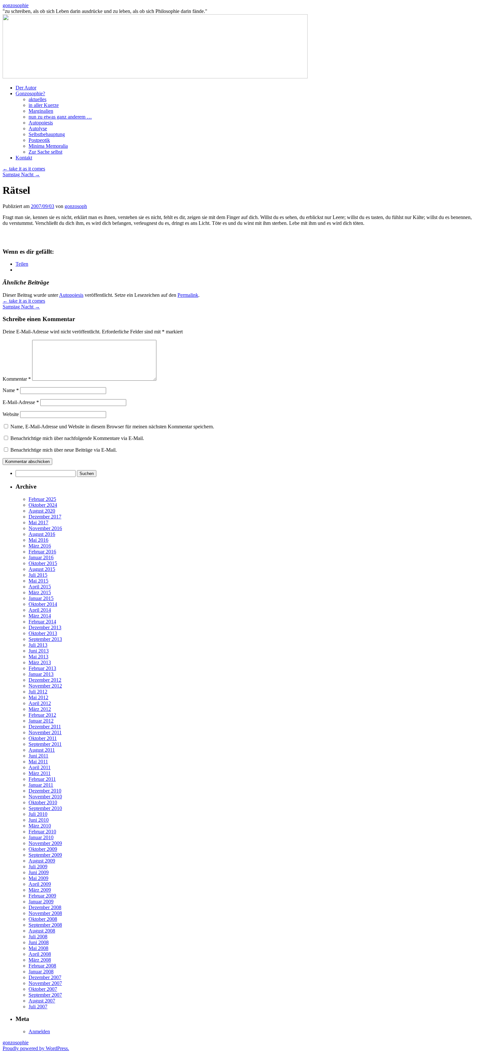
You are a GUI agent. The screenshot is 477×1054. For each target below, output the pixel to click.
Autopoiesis (41, 122)
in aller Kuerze (44, 105)
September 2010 (45, 808)
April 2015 (40, 586)
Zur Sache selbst (45, 152)
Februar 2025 (42, 499)
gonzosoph (76, 206)
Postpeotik (39, 140)
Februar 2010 (42, 831)
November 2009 (45, 843)
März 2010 (40, 825)
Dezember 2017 (45, 516)
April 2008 (40, 954)
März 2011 (40, 773)
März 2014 (40, 616)
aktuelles (37, 99)
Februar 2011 (42, 779)
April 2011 (40, 767)
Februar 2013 (42, 668)
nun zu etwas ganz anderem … (60, 117)
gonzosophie (16, 5)
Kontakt (24, 157)
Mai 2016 (38, 540)
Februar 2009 (42, 895)
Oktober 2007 (43, 989)
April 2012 (40, 703)
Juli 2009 (38, 866)
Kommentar (17, 379)
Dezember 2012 (45, 680)
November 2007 (45, 983)
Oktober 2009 (43, 849)
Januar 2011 (41, 785)
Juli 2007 (38, 1006)
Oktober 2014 (43, 604)
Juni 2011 (38, 756)
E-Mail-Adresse (21, 402)
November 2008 (45, 913)
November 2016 (45, 528)
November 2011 (45, 732)
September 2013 (45, 639)
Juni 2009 (39, 872)
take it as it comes (24, 168)
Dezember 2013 (45, 627)
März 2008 (40, 960)
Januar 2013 (41, 674)
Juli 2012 (38, 691)
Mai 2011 (38, 761)
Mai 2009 (38, 878)
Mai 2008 (38, 948)
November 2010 (45, 796)
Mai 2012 (38, 697)
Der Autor (26, 87)
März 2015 (40, 592)
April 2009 (40, 884)
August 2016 (42, 534)
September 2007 (45, 995)
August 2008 (42, 930)
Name (11, 390)
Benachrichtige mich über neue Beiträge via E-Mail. (63, 450)
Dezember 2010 (45, 790)
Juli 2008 (38, 936)
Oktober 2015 (43, 563)
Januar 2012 (41, 721)
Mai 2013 (38, 656)
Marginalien (41, 111)
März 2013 (40, 662)
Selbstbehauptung (47, 134)
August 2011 (42, 750)
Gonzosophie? (30, 93)
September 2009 (45, 855)
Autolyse (38, 128)
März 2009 (40, 890)
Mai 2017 (38, 522)
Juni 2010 (39, 820)
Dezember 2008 (45, 907)
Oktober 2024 (43, 505)
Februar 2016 (42, 551)
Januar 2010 (41, 837)
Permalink (187, 295)
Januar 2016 (41, 557)
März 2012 (40, 709)
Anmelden (39, 1031)
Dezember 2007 (45, 977)
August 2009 (42, 860)
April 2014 (40, 610)
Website (11, 414)
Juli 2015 (38, 575)
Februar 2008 (42, 965)
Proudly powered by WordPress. (36, 1048)
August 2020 (42, 511)
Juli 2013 (38, 645)
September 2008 (45, 925)
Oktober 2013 (43, 633)
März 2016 (40, 546)
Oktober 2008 (43, 919)
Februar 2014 (42, 621)
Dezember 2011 (45, 726)
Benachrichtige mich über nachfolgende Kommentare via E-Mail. (77, 438)
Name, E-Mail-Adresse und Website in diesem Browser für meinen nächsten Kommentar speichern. (112, 426)
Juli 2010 (38, 814)
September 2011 (45, 744)
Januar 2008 (41, 971)
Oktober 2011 (43, 738)
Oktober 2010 (43, 802)
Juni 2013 (39, 651)
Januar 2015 (41, 598)
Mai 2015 (38, 581)
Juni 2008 (39, 942)
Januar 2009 (41, 901)
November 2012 (45, 686)
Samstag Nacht (21, 174)
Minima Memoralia (48, 146)
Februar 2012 (42, 715)
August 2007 (42, 1000)
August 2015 (42, 569)
